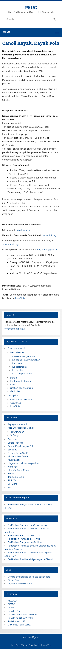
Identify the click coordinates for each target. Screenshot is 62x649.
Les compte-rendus (22, 373)
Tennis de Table (16, 477)
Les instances (17, 352)
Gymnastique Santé (18, 453)
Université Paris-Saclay (19, 624)
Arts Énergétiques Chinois (21, 427)
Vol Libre (12, 484)
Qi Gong (14, 435)
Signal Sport (14, 580)
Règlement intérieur (20, 381)
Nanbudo (13, 466)
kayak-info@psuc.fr (47, 249)
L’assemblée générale (23, 356)
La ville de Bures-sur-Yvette (22, 614)
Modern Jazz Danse (18, 456)
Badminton (13, 439)
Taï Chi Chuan (17, 432)
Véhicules (15, 391)
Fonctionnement (16, 348)
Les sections (18, 370)
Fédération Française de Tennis (24, 539)
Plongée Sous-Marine (19, 470)
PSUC (31, 7)
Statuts (13, 377)
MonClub (20, 298)
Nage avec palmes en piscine (23, 463)
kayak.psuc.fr (23, 230)
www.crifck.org (11, 244)
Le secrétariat (19, 366)
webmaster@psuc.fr (15, 328)
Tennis (11, 473)
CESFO (11, 604)
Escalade (12, 449)
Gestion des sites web (21, 388)
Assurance (15, 403)
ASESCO (12, 601)
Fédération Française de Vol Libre (25, 542)
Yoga (10, 487)
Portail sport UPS (16, 621)
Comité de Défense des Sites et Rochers (29, 576)
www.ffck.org (49, 235)
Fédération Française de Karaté (24, 535)
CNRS (11, 607)
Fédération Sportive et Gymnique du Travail (30, 559)
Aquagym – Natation (18, 424)
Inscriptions (14, 395)
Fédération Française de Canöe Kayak (27, 525)
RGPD (13, 384)
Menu (6, 32)
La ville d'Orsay (15, 611)
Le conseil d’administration (26, 360)
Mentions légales (31, 637)
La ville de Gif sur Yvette (20, 618)
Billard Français (15, 442)
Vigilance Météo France (20, 583)
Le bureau (17, 363)
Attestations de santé (21, 399)
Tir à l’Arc (12, 480)
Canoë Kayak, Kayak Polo (21, 446)
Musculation (14, 460)
